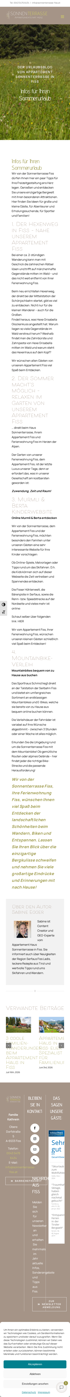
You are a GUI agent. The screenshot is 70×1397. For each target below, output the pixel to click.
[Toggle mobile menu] (63, 17)
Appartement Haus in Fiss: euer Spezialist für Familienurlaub (52, 1025)
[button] (8, 1045)
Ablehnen (35, 1373)
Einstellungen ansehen (35, 1383)
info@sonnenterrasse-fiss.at (46, 2)
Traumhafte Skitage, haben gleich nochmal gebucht (59, 1192)
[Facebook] (34, 1128)
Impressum (44, 1392)
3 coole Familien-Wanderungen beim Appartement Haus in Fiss (19, 1025)
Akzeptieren (35, 1364)
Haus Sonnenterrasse (54, 1133)
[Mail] (34, 1149)
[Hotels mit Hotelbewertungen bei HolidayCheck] (62, 1133)
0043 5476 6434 (21, 2)
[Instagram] (34, 1138)
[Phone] (34, 1160)
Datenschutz (29, 1392)
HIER (21, 621)
